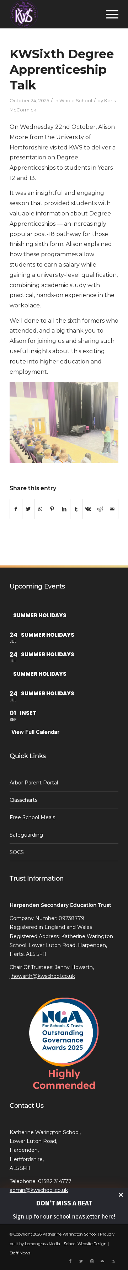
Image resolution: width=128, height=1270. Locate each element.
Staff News (20, 1252)
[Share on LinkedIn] (64, 509)
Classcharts (23, 800)
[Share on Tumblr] (76, 509)
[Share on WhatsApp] (40, 509)
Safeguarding (26, 835)
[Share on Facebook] (16, 509)
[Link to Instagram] (91, 1261)
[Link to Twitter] (81, 1261)
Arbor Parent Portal (34, 782)
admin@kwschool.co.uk (39, 1190)
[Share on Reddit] (100, 509)
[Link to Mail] (102, 1261)
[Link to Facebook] (70, 1261)
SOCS (17, 852)
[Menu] (108, 14)
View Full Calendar (35, 732)
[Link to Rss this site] (113, 1261)
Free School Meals (32, 817)
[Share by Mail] (112, 509)
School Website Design (85, 1243)
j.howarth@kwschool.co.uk (42, 976)
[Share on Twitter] (28, 509)
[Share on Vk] (88, 509)
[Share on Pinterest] (52, 509)
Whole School (75, 100)
